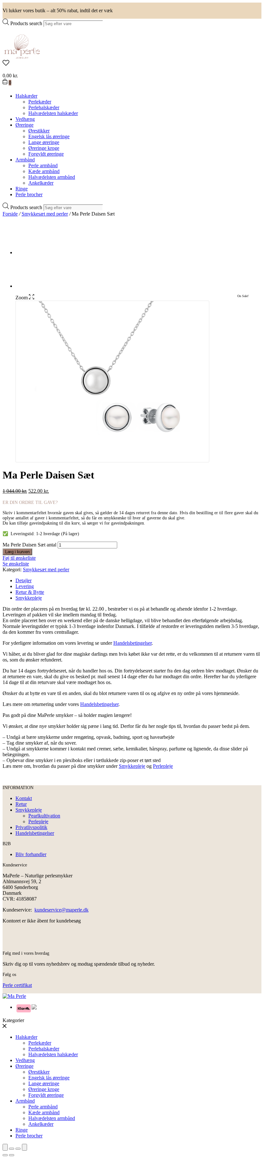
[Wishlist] (132, 63)
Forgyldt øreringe (46, 154)
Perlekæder (39, 101)
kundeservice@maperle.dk (61, 910)
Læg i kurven (17, 551)
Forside (10, 214)
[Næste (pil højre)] (11, 1155)
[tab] (138, 581)
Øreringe (24, 125)
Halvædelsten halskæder (53, 113)
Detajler (23, 580)
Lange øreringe (43, 142)
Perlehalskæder (43, 107)
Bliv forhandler (30, 854)
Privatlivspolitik (31, 827)
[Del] (11, 1149)
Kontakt (23, 798)
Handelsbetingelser (132, 643)
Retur (21, 804)
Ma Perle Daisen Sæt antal (29, 544)
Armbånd (25, 159)
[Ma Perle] (22, 57)
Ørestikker (39, 130)
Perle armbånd (43, 165)
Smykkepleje (28, 598)
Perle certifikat (17, 985)
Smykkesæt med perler (45, 214)
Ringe (21, 188)
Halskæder (26, 96)
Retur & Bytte (29, 592)
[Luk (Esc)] (5, 1147)
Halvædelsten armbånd (51, 177)
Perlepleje (163, 766)
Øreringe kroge (43, 148)
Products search (26, 23)
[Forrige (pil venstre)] (5, 1155)
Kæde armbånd (44, 171)
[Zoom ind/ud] (24, 1147)
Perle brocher (28, 194)
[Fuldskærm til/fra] (18, 1149)
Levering (24, 586)
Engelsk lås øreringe (49, 136)
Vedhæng (25, 119)
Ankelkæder (40, 183)
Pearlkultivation (44, 815)
